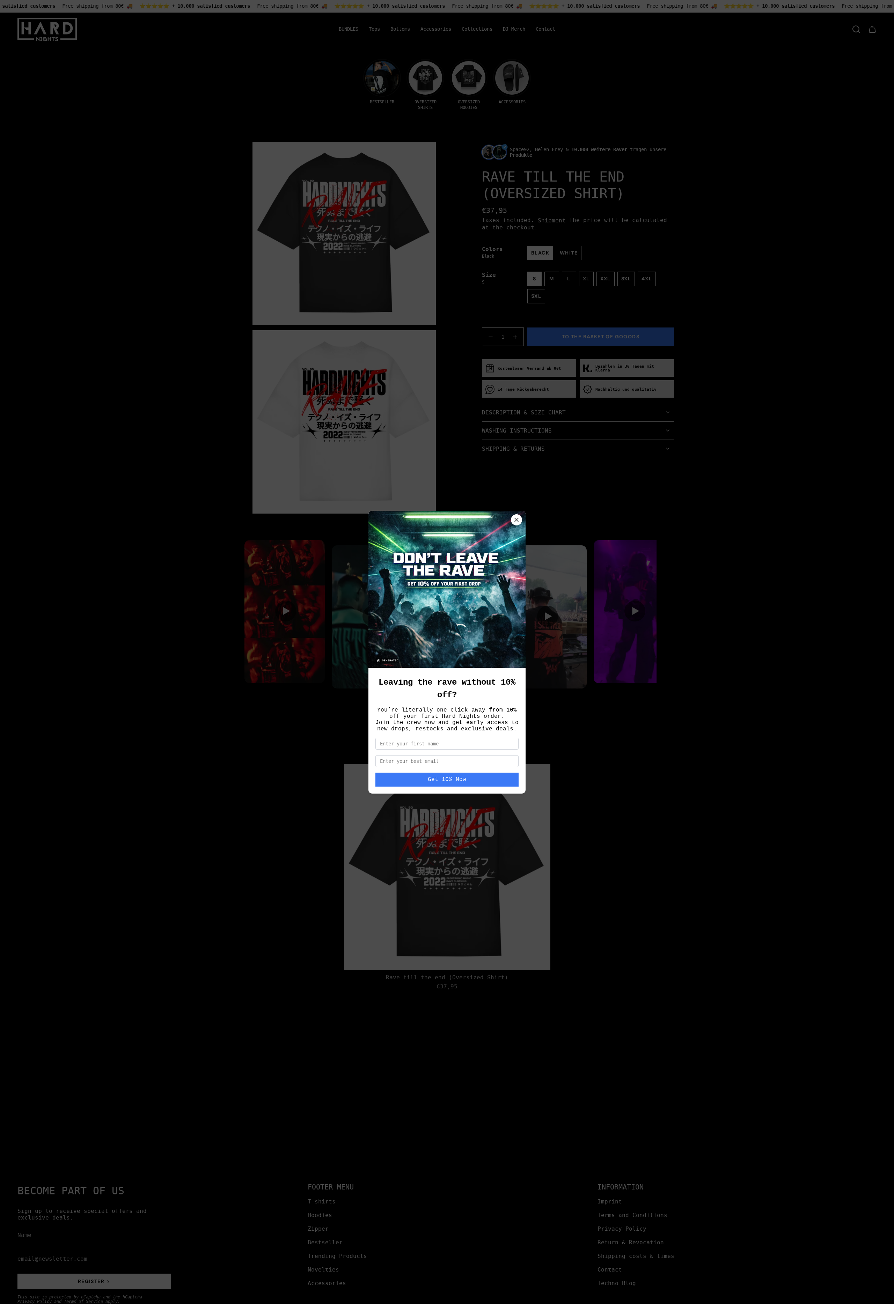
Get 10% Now (447, 779)
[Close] (516, 519)
